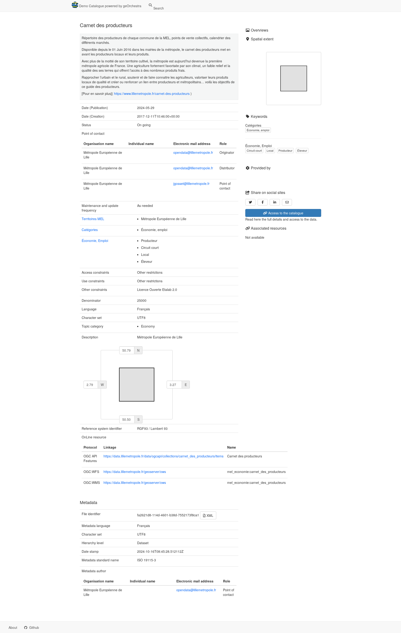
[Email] (287, 202)
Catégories (90, 229)
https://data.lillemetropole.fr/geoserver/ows (134, 471)
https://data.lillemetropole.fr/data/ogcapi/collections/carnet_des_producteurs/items (163, 456)
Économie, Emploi (95, 240)
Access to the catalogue (285, 213)
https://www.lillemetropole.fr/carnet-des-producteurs (152, 93)
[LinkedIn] (275, 202)
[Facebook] (263, 202)
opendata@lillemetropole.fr (193, 152)
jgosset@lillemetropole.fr (191, 183)
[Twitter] (250, 202)
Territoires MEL (93, 218)
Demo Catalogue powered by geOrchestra (109, 5)
